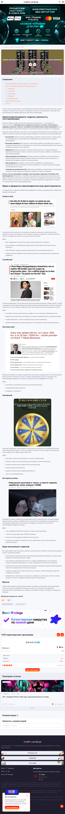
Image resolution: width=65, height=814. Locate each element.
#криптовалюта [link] (7, 604)
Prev (3, 693)
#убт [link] (18, 693)
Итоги (7, 103)
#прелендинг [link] (20, 604)
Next (61, 693)
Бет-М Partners (10, 797)
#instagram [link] (6, 693)
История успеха (12, 98)
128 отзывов (60, 665)
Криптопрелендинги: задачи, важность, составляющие (21, 83)
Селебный (10, 91)
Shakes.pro (5, 648)
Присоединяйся (12, 807)
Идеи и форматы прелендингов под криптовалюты (20, 86)
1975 (10, 704)
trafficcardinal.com (20, 790)
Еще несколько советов (12, 101)
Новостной (10, 88)
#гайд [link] (12, 693)
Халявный (10, 96)
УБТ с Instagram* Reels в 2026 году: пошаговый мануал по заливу (25, 697)
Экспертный (11, 93)
